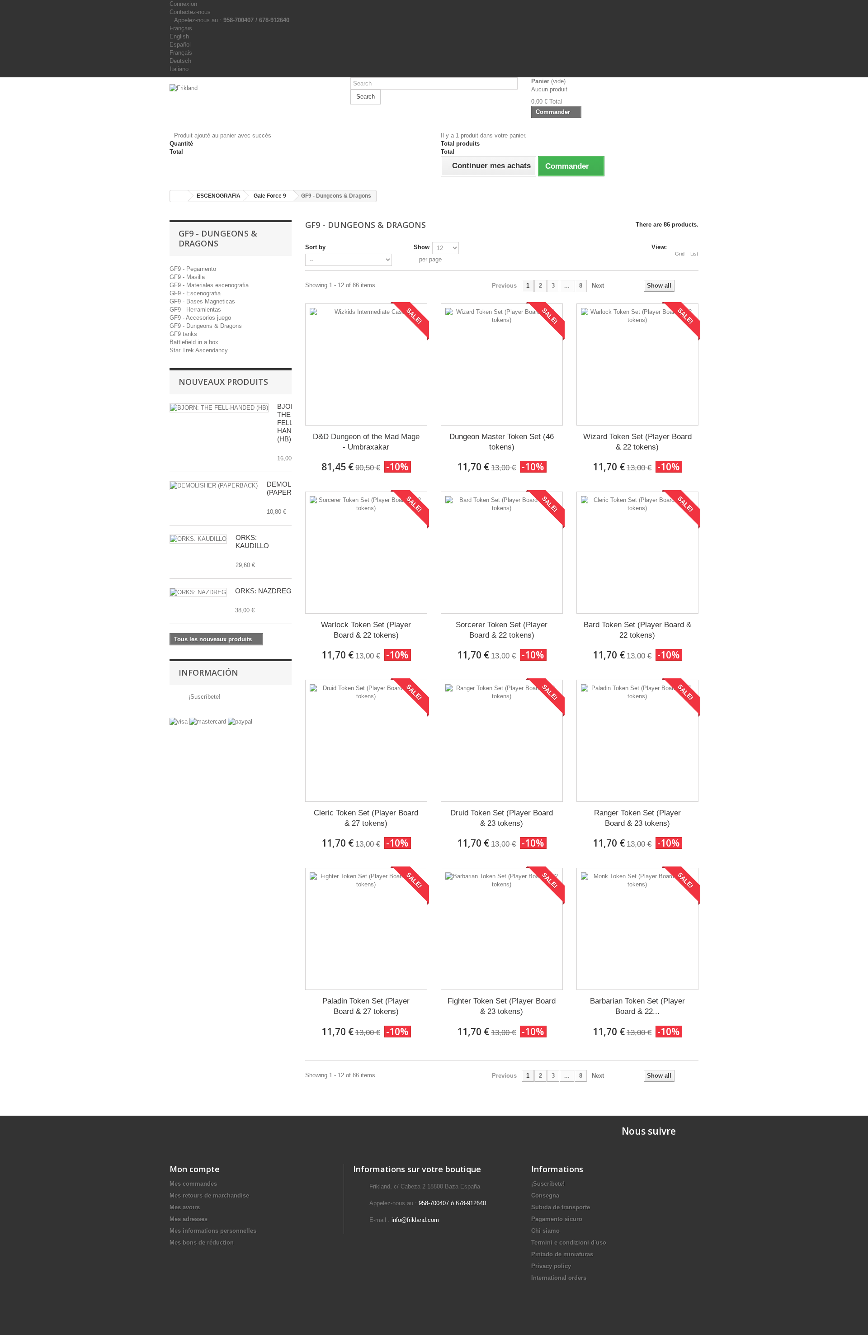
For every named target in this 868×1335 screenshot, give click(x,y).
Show (421, 247)
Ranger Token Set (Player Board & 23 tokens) (637, 818)
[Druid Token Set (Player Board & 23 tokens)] (501, 740)
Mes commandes (193, 1183)
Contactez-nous (190, 12)
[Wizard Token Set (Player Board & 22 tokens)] (637, 364)
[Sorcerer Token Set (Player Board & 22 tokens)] (501, 552)
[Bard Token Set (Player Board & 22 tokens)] (637, 552)
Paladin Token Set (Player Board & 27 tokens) (366, 1006)
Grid (679, 253)
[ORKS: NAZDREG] (198, 592)
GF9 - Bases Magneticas (202, 301)
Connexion (183, 3)
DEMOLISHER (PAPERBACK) (289, 488)
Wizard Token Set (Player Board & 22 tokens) (637, 441)
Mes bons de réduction (202, 1242)
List (694, 253)
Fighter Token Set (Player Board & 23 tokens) (502, 1006)
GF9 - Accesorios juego (200, 317)
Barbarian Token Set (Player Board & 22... (637, 1006)
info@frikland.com (415, 1220)
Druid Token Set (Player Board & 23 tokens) (501, 818)
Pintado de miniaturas (562, 1254)
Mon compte (195, 1169)
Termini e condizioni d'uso (568, 1242)
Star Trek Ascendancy (199, 350)
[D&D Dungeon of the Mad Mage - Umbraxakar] (366, 364)
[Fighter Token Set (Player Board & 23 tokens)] (501, 928)
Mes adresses (189, 1219)
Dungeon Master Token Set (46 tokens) (501, 441)
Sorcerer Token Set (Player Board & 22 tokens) (501, 629)
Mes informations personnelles (213, 1230)
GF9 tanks (183, 334)
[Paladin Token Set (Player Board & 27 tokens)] (366, 928)
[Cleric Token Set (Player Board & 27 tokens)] (366, 740)
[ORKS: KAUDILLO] (198, 539)
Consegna (545, 1195)
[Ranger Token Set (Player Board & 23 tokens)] (637, 740)
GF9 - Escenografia (195, 293)
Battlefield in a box (194, 342)
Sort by (315, 247)
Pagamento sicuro (556, 1219)
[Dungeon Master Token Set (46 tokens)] (501, 364)
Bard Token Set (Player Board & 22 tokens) (637, 629)
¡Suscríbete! (204, 696)
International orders (558, 1277)
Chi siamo (545, 1230)
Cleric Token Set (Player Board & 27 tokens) (366, 818)
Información (208, 672)
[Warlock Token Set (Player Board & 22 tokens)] (366, 552)
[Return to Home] (179, 196)
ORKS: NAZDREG (263, 591)
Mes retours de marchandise (209, 1195)
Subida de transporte (560, 1207)
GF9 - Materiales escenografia (209, 285)
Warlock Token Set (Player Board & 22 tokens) (366, 629)
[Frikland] (253, 101)
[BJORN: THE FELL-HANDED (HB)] (219, 407)
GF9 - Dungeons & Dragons (206, 325)
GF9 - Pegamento (193, 268)
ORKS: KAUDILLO (252, 541)
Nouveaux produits (223, 381)
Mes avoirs (185, 1207)
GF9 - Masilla (187, 277)
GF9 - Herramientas (195, 309)
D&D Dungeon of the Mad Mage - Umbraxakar (366, 441)
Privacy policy (551, 1266)
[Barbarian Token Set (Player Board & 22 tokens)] (637, 928)
